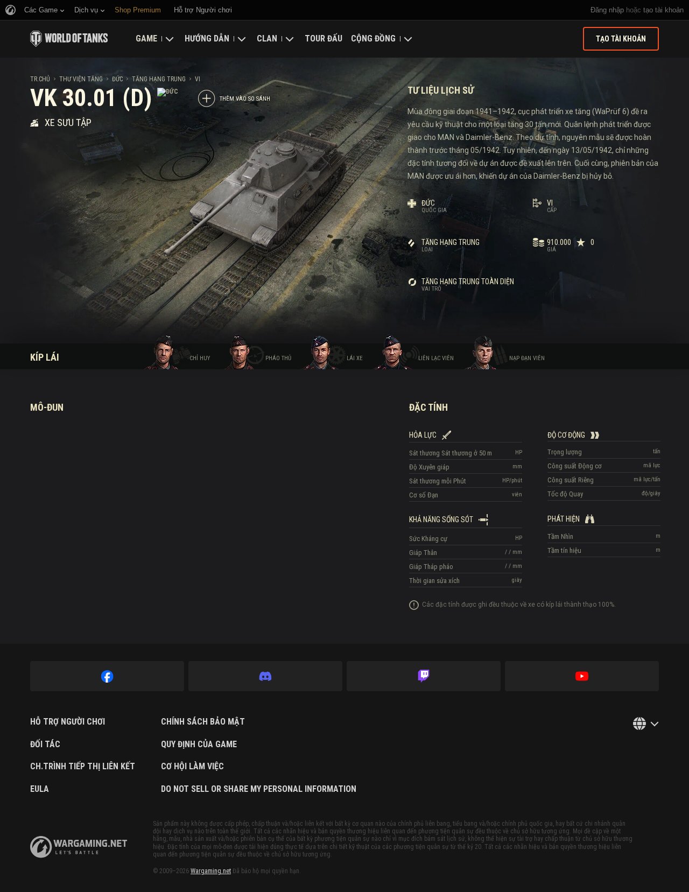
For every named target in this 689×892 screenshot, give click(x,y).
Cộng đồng (373, 38)
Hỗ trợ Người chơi (67, 722)
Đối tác (45, 744)
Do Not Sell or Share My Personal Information (258, 789)
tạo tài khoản (663, 10)
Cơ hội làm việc (192, 766)
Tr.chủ (40, 79)
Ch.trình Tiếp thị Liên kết (82, 766)
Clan (267, 38)
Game (146, 38)
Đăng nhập (607, 10)
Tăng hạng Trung (159, 79)
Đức (117, 79)
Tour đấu (323, 38)
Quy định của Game (199, 744)
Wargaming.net (211, 871)
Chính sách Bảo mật (203, 722)
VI (197, 79)
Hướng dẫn (207, 38)
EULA (39, 789)
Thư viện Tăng (81, 79)
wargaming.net (78, 847)
